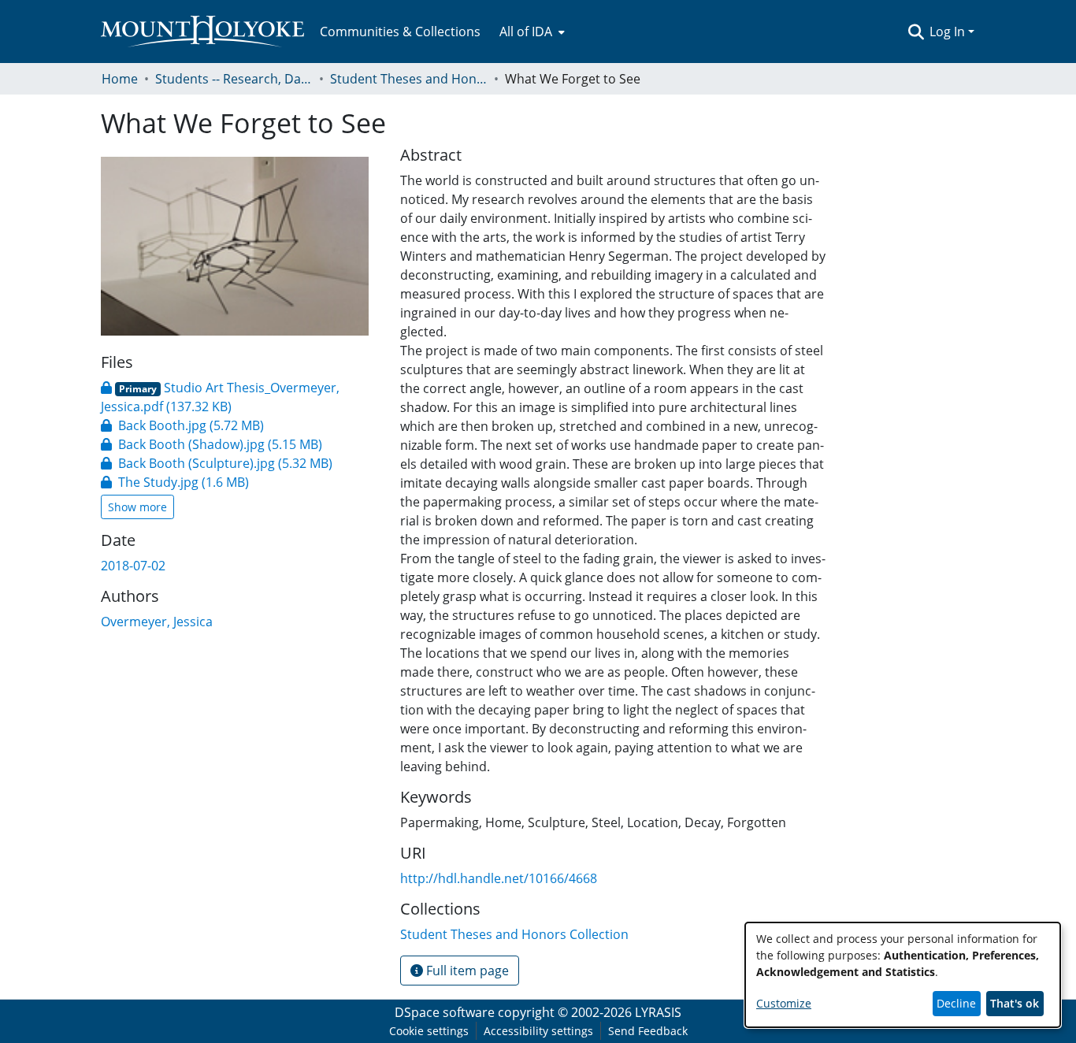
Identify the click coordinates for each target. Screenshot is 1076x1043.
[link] (182, 425)
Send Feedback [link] (648, 1030)
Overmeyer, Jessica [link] (157, 621)
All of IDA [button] (525, 31)
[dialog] (902, 974)
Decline (956, 1003)
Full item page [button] (466, 970)
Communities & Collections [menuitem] (400, 31)
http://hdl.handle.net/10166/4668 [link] (498, 878)
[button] (916, 31)
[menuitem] (530, 31)
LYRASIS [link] (658, 1012)
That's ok (1014, 1003)
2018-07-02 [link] (133, 565)
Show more (137, 506)
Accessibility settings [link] (538, 1030)
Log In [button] (948, 31)
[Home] (202, 31)
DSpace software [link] (445, 1012)
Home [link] (120, 78)
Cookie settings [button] (429, 1030)
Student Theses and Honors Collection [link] (409, 78)
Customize (783, 1003)
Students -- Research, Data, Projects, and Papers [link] (234, 78)
